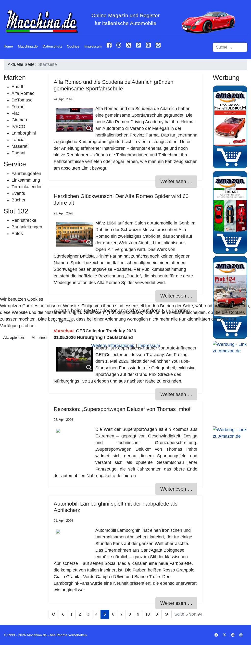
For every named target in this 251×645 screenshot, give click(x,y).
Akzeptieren (13, 337)
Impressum (149, 345)
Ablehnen (40, 337)
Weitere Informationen (113, 345)
